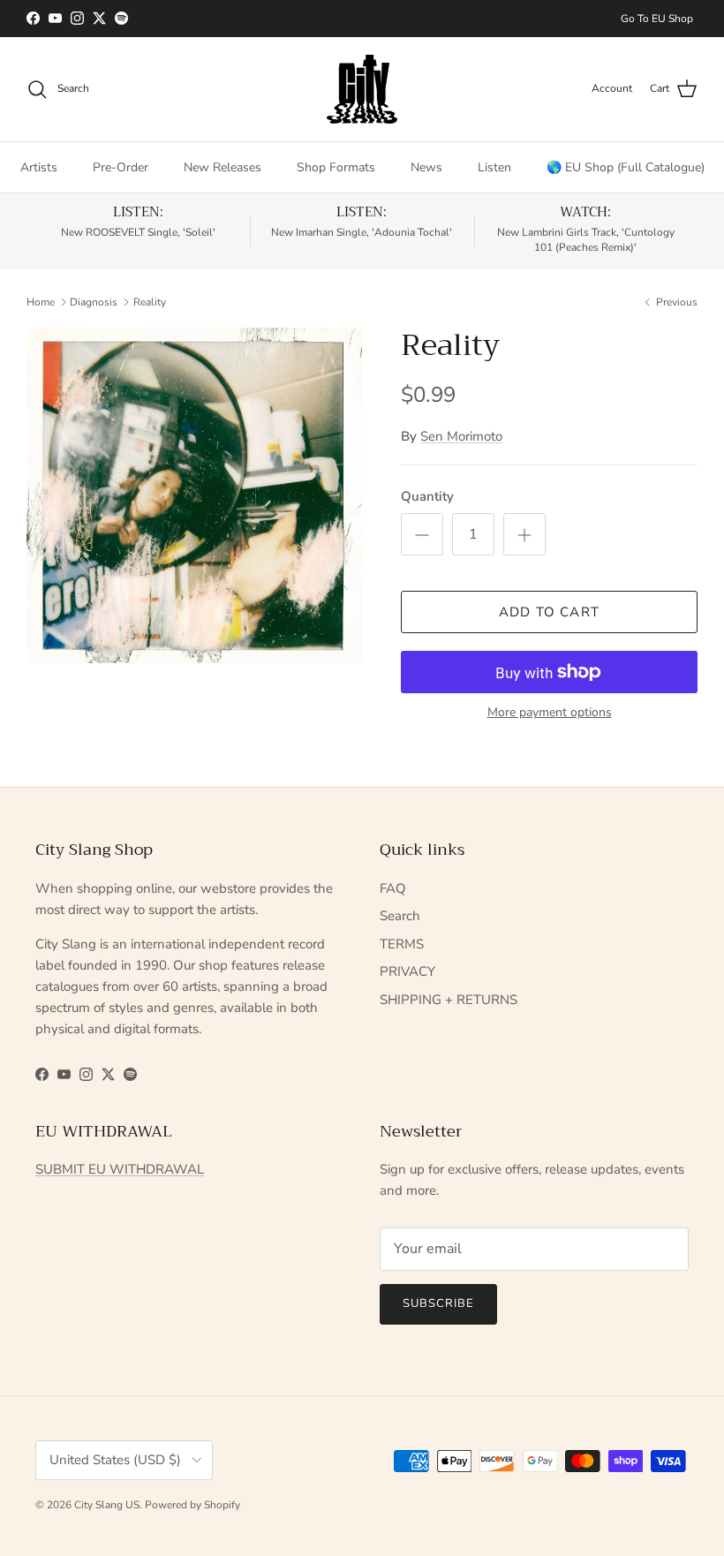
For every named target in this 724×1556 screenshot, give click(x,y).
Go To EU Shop (657, 18)
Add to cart (549, 612)
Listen (494, 167)
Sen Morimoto (461, 436)
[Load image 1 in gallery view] (194, 495)
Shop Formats (336, 167)
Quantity (427, 496)
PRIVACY (407, 971)
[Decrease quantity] (422, 534)
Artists (38, 167)
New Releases (222, 167)
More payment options (549, 713)
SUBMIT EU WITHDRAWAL (119, 1169)
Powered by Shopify (192, 1505)
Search (400, 916)
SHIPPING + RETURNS (448, 999)
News (426, 167)
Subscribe (438, 1303)
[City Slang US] (362, 89)
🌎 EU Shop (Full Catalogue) (626, 167)
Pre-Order (120, 167)
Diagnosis (93, 302)
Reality (149, 302)
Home (40, 302)
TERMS (402, 944)
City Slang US (107, 1505)
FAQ (393, 888)
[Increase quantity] (524, 534)
